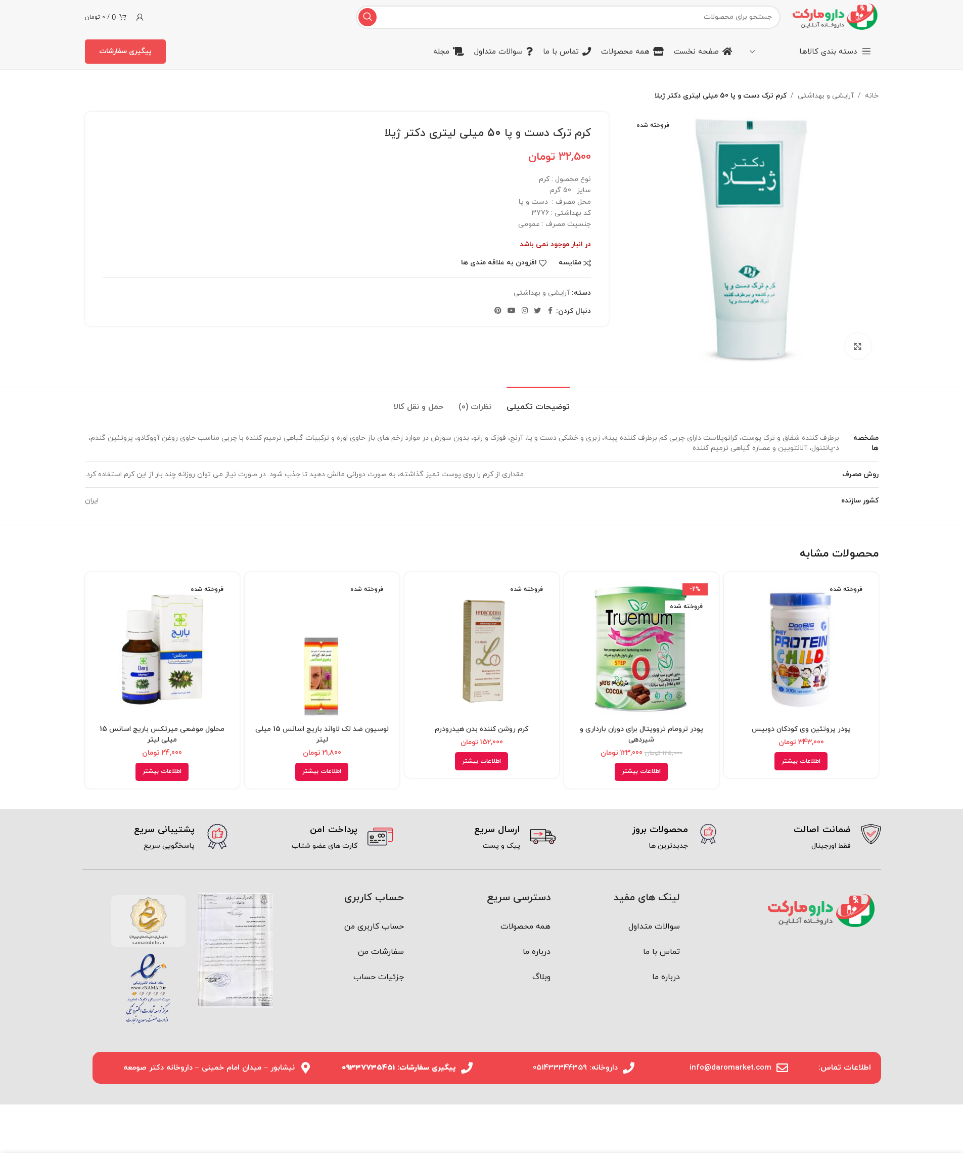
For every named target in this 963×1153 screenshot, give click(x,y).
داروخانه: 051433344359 (575, 1068)
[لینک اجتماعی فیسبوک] (550, 311)
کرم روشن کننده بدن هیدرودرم (481, 729)
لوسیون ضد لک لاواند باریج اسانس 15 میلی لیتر (322, 734)
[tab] (538, 402)
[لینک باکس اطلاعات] (807, 838)
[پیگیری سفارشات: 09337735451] (467, 1068)
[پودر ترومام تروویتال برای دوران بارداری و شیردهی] (641, 649)
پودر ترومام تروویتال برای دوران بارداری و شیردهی (641, 734)
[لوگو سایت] (834, 16)
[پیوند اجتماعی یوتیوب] (512, 311)
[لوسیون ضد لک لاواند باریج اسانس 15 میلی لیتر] (322, 649)
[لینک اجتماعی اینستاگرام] (525, 311)
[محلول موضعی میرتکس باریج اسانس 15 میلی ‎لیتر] (162, 649)
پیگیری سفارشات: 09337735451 (399, 1068)
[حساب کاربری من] (140, 17)
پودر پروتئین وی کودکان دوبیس (801, 729)
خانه (872, 96)
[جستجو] (367, 17)
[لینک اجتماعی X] (537, 311)
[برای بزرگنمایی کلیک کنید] (857, 345)
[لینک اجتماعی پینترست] (498, 311)
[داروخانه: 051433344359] (628, 1068)
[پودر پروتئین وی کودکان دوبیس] (801, 649)
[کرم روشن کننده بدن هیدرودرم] (482, 649)
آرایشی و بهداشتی (826, 96)
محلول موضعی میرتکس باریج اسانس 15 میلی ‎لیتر (162, 734)
